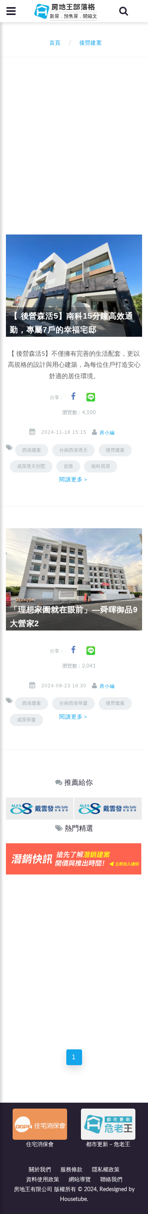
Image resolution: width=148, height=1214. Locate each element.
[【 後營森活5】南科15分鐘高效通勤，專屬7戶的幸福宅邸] (74, 285)
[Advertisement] (74, 135)
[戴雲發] (39, 808)
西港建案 (31, 450)
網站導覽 (80, 1179)
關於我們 (40, 1170)
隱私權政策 (106, 1170)
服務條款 (71, 1170)
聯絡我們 (111, 1179)
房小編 (107, 432)
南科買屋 (100, 466)
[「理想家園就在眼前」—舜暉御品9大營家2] (74, 579)
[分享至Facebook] (73, 396)
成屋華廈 (26, 719)
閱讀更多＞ (74, 479)
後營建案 (115, 450)
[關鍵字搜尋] (123, 11)
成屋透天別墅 (31, 466)
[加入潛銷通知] (73, 858)
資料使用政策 (42, 1179)
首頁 (53, 43)
